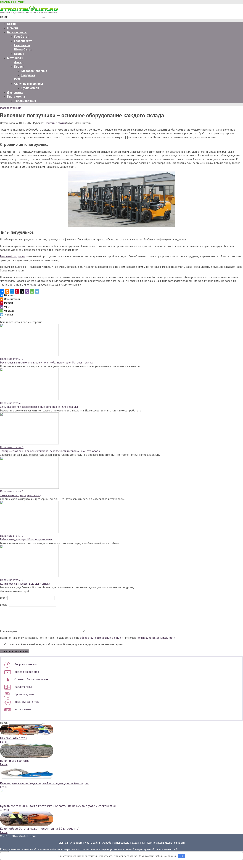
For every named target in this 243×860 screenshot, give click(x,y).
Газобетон (21, 36)
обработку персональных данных (100, 637)
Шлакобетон (23, 49)
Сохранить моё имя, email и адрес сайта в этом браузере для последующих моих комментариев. (63, 644)
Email (4, 604)
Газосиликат (23, 41)
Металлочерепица (34, 71)
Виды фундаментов (26, 701)
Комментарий (8, 631)
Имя (3, 598)
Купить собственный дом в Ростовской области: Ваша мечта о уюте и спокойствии (58, 806)
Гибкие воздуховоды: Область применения (26, 539)
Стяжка (4, 809)
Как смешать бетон (13, 738)
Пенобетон (22, 45)
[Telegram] (37, 291)
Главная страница (10, 108)
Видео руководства (26, 671)
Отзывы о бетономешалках (31, 679)
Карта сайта (92, 842)
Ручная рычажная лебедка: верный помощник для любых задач (44, 783)
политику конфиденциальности (156, 637)
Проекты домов (24, 694)
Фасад (18, 62)
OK (181, 856)
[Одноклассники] (7, 291)
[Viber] (27, 291)
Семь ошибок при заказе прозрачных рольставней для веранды (39, 406)
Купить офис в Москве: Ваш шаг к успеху (25, 583)
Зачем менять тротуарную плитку (20, 495)
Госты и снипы (22, 709)
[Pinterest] (17, 291)
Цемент (12, 28)
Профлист (28, 75)
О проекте (76, 842)
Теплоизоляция (25, 101)
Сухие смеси (30, 88)
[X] (22, 291)
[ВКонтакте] (2, 291)
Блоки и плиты (17, 32)
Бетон (11, 24)
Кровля (19, 66)
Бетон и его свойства (14, 761)
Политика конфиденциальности (165, 842)
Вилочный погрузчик (12, 256)
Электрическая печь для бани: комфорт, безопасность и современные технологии (50, 451)
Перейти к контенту (12, 2)
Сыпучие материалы (28, 83)
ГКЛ (17, 79)
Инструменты (16, 96)
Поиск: (4, 17)
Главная (63, 842)
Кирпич (19, 53)
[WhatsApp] (32, 291)
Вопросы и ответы (25, 664)
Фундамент (15, 92)
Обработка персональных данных (123, 842)
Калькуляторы (23, 686)
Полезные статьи (55, 123)
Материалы (15, 58)
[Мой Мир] (12, 291)
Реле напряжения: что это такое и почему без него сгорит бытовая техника (46, 362)
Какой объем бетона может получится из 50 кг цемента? (40, 828)
